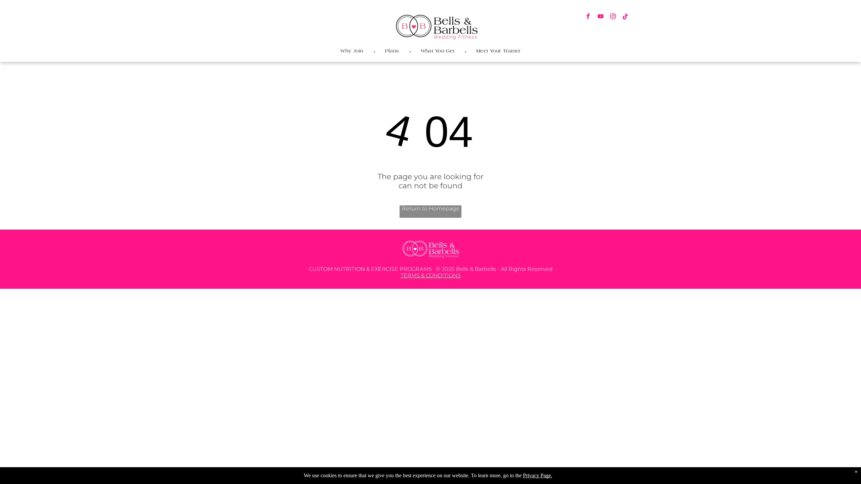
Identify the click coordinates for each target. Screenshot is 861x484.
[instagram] (613, 17)
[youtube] (600, 17)
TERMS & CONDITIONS (431, 275)
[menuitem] (352, 51)
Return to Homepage (430, 208)
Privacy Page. (537, 475)
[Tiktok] (625, 17)
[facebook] (588, 17)
